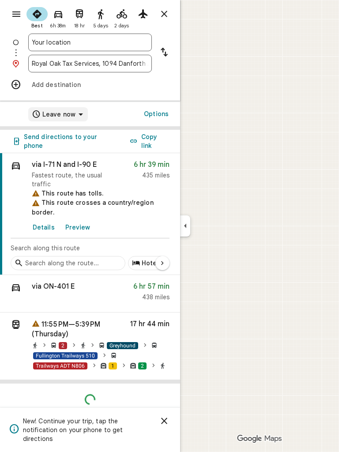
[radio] (37, 16)
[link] (90, 214)
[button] (90, 294)
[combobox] (90, 42)
